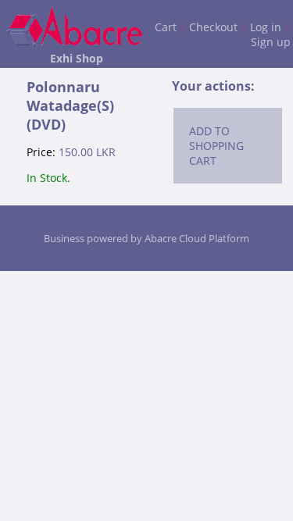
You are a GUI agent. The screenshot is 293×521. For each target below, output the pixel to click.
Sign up (271, 41)
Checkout (213, 27)
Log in (265, 27)
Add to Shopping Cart (216, 145)
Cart (166, 27)
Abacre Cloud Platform (197, 238)
